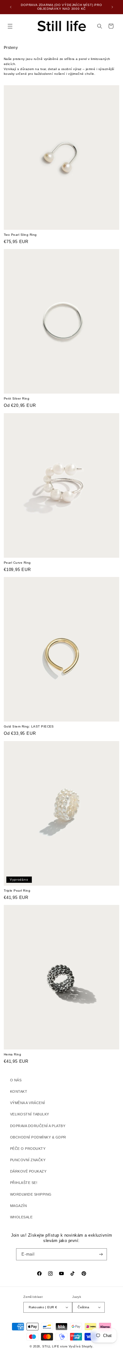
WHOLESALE (21, 1217)
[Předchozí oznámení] (11, 7)
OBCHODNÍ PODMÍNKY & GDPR (38, 1137)
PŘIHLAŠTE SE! (23, 1183)
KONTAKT (18, 1091)
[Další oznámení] (112, 7)
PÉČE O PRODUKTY (27, 1148)
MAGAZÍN (18, 1206)
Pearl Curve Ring (17, 562)
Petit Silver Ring (16, 398)
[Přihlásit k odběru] (101, 1254)
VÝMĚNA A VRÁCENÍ (27, 1103)
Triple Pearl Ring (17, 890)
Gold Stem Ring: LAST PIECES (29, 726)
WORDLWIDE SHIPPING (31, 1194)
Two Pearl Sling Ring (20, 234)
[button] (9, 26)
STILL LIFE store (55, 1346)
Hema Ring (12, 1054)
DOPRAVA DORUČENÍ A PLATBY (37, 1126)
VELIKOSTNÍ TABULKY (29, 1114)
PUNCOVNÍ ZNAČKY (27, 1160)
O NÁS (15, 1080)
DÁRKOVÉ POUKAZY (28, 1171)
